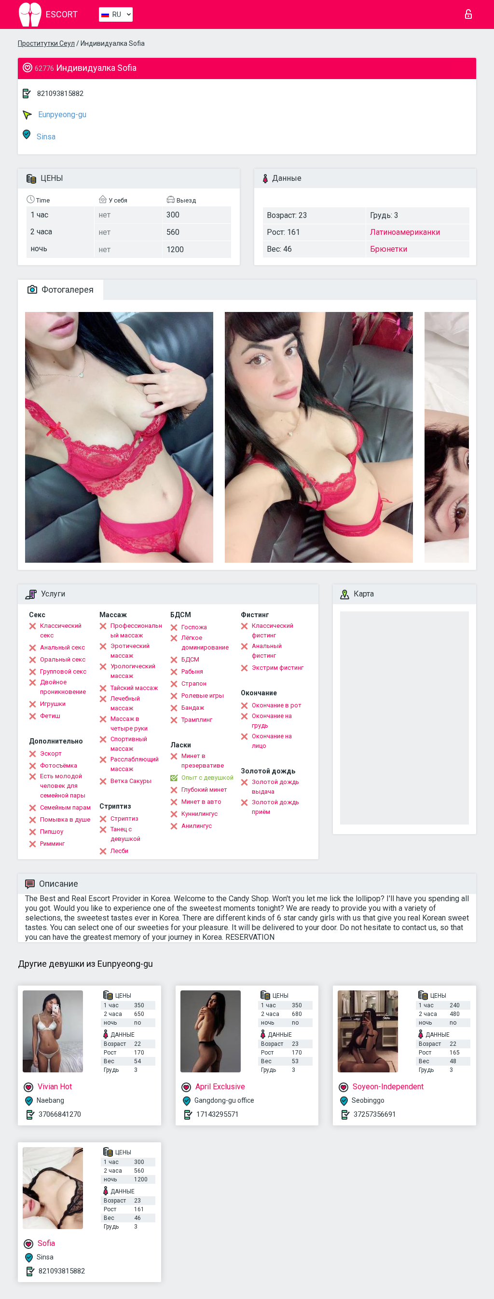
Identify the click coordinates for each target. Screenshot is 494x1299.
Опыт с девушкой (207, 777)
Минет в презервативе (202, 760)
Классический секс (61, 630)
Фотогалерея (67, 289)
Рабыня (192, 671)
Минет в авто (201, 801)
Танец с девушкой (125, 833)
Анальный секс (62, 647)
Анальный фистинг (267, 650)
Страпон (193, 683)
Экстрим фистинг (277, 667)
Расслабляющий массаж (134, 764)
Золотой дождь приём (275, 806)
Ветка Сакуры (130, 781)
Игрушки (53, 703)
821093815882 (60, 93)
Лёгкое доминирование (205, 642)
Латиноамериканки (405, 232)
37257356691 (375, 1114)
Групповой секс (63, 671)
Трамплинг (196, 719)
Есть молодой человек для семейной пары (62, 785)
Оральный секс (62, 659)
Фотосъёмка (58, 765)
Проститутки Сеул (46, 43)
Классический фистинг (272, 630)
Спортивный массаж (128, 743)
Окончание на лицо (272, 740)
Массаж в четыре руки (129, 723)
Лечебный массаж (125, 703)
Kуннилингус (199, 813)
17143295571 (217, 1114)
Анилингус (196, 825)
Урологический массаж (132, 671)
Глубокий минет (204, 789)
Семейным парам (65, 807)
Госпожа (194, 627)
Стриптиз (124, 818)
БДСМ (190, 659)
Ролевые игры (202, 695)
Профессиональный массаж (136, 630)
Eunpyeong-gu (61, 114)
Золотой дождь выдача (275, 786)
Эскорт (51, 753)
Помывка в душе (65, 819)
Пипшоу (51, 831)
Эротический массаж (130, 650)
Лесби (119, 850)
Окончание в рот (277, 705)
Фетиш (50, 715)
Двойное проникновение (63, 686)
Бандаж (192, 707)
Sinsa (45, 136)
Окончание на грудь (272, 720)
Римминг (52, 843)
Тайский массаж (134, 687)
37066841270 (60, 1114)
